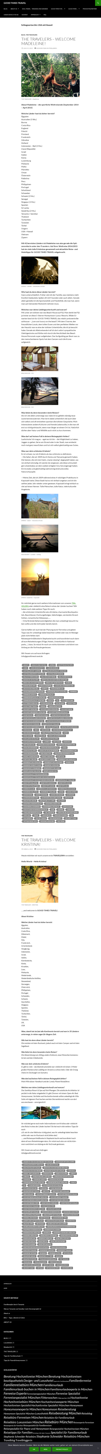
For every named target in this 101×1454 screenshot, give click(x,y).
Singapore (68, 798)
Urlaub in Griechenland (31, 1265)
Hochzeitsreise (66, 709)
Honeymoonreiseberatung (33, 727)
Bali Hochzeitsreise (48, 677)
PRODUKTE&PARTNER (90, 9)
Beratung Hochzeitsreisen (33, 683)
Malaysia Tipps (28, 1223)
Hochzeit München (30, 709)
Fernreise (73, 691)
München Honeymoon (46, 744)
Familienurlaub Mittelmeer (63, 1176)
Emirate (45, 688)
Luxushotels (71, 1221)
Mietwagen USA (29, 744)
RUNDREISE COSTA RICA (47, 1250)
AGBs (5, 1288)
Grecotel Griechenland (61, 1191)
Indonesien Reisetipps (31, 733)
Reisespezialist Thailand (66, 780)
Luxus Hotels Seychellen (54, 1221)
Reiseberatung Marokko (67, 759)
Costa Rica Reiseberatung (64, 685)
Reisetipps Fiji (43, 1241)
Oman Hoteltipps (29, 750)
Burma (68, 683)
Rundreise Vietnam (29, 1253)
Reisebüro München (52, 765)
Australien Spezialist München (55, 671)
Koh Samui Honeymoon (31, 741)
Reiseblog (69, 762)
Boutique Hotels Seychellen (54, 1170)
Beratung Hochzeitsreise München (54, 680)
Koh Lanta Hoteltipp (31, 739)
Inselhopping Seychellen (52, 1215)
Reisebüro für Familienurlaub (59, 1417)
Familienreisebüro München (33, 691)
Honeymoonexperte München (33, 1209)
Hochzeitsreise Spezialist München (35, 1197)
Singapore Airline (29, 800)
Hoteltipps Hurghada (70, 727)
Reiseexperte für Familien (13, 1425)
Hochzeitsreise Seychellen (68, 1194)
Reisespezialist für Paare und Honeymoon (38, 777)
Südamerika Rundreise (31, 806)
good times (72, 703)
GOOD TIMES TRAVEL (15, 3)
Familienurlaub (53, 1385)
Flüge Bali (43, 1188)
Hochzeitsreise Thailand (59, 1197)
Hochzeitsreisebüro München (34, 712)
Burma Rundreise (45, 685)
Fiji (57, 700)
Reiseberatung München (32, 762)
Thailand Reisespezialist (32, 812)
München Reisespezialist (50, 747)
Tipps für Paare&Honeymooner (14, 1360)
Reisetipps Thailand (30, 1250)
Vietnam (40, 1268)
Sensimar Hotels (54, 1253)
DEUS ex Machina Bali (31, 688)
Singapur (59, 1256)
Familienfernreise (80, 1380)
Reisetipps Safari (48, 786)
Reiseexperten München (69, 1235)
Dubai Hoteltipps (61, 1173)
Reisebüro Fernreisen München (64, 1232)
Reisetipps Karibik (29, 1244)
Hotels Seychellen (54, 1209)
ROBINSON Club (28, 789)
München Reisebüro (30, 747)
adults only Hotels (39, 665)
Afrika (52, 665)
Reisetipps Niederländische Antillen (35, 1247)
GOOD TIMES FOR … (57, 9)
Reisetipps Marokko (48, 783)
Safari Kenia (27, 795)
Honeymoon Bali (42, 715)
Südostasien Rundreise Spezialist (35, 809)
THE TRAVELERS (31, 35)
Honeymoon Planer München (34, 718)
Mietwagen (40, 1223)
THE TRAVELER (49, 812)
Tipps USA (26, 815)
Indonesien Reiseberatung (51, 1212)
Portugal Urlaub (29, 759)
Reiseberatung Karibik (52, 1229)
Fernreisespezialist (56, 697)
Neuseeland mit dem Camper (57, 1223)
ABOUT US (14, 9)
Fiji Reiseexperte (34, 1185)
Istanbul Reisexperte (71, 1215)
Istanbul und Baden (30, 1218)
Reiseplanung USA (50, 771)
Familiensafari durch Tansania (14, 1304)
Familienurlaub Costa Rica (57, 691)
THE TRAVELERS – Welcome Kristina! (48, 842)
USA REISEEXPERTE (56, 818)
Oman (64, 747)
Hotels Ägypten (52, 727)
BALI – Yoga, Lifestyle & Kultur (14, 1318)
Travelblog (46, 815)
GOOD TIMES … (73, 9)
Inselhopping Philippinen (51, 733)
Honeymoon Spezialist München (58, 721)
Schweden (70, 795)
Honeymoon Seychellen (69, 1203)
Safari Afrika (72, 792)
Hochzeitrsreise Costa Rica (46, 1194)
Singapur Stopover (29, 1259)
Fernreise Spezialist (47, 694)
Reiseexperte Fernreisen (32, 768)
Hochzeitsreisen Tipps (30, 1203)
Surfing (60, 809)
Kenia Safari (27, 736)
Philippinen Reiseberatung (64, 753)
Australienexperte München (33, 674)
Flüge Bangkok (46, 703)
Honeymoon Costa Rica (60, 715)
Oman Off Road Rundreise (48, 750)
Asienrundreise (52, 668)
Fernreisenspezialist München (34, 697)
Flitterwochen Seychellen (52, 1185)
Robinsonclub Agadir (67, 789)
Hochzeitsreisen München (60, 1200)
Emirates (26, 1176)
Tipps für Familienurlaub (12, 1356)
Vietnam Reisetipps (30, 821)
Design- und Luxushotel (31, 1173)
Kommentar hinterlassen (46, 48)
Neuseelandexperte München (33, 1226)
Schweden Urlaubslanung (51, 798)
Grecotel (46, 1191)
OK (34, 1449)
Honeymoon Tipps (48, 1206)
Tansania (70, 809)
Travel (36, 815)
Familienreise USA (57, 688)
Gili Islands (60, 703)
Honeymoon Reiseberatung (33, 721)
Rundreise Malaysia (30, 792)
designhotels (47, 1173)
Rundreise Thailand (48, 792)
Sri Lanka (61, 800)
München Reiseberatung (66, 744)
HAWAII (43, 706)
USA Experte (27, 818)
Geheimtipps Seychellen (31, 1191)
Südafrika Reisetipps (52, 803)
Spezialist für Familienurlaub (69, 1432)
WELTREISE (61, 821)
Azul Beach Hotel (53, 1165)
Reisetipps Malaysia (30, 783)
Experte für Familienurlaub (61, 1381)
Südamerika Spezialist (51, 806)
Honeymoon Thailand (51, 724)
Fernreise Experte (29, 694)
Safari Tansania (41, 795)
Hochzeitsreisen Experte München (35, 1200)
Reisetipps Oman (65, 783)
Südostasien (67, 806)
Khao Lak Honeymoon (57, 736)
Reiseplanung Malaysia (31, 771)
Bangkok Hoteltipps (31, 680)
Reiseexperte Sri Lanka (52, 768)
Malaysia (56, 741)
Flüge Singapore (55, 1188)
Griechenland (28, 1194)
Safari (61, 792)
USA (71, 815)
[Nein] (98, 1448)
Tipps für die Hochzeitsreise (68, 812)
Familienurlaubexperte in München (71, 1389)
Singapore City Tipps (47, 800)
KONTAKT (25, 14)
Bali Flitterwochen (30, 677)
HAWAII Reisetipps (55, 706)
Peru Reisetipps (46, 753)
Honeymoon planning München (60, 718)
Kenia (66, 733)
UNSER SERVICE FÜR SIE (11, 14)
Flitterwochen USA (30, 703)
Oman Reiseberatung (69, 750)
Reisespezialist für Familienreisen (35, 774)
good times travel (30, 706)
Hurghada (27, 730)
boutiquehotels (13, 1380)
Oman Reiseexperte (30, 753)
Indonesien (46, 730)
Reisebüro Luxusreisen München (24, 1422)
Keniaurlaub (40, 736)
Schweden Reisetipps (30, 798)
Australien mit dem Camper (65, 1162)
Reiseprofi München (45, 1238)
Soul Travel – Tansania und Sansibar (35, 9)
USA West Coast (71, 818)
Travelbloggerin (60, 815)
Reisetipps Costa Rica (63, 1238)
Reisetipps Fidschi (29, 1241)
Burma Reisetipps (29, 685)
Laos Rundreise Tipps (60, 1218)
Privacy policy (62, 1449)
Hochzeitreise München (49, 709)
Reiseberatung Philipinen (53, 762)
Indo (36, 730)
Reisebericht (8, 1347)
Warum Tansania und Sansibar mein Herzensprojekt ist (22, 1309)
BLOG (5, 9)
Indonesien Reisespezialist (62, 730)
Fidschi (50, 700)
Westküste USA (67, 1268)
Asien (25, 668)
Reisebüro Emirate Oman (32, 765)
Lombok (47, 741)
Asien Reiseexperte (37, 668)
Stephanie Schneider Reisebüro (20, 1436)
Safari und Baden (57, 795)
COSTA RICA (71, 1170)
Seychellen (68, 1253)
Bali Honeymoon (65, 677)
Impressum (35, 14)
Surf (52, 809)
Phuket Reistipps (48, 756)
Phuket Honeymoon (30, 756)
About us (7, 1313)
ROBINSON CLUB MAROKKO (47, 789)
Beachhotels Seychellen (31, 1167)
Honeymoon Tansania (31, 724)
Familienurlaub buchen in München (27, 1389)
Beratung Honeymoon (54, 683)
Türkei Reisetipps (55, 1262)
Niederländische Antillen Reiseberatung (61, 1226)
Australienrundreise (55, 674)
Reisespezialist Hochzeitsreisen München (38, 780)
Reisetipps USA (63, 786)
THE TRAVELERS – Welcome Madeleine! (48, 41)
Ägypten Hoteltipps (65, 665)
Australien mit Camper (31, 671)
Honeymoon (28, 715)
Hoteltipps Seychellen (31, 1212)
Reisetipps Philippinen (31, 786)
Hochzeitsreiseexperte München (60, 1402)
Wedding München (47, 821)
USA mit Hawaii (40, 818)
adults (26, 665)
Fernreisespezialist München (33, 700)
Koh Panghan (45, 1218)
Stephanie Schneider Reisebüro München (63, 1436)
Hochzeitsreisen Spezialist (58, 712)
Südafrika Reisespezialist (32, 803)
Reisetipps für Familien (18, 1432)
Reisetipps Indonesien (58, 1241)
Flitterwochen (67, 700)
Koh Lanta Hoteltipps (50, 739)
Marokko (67, 741)
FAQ (45, 14)
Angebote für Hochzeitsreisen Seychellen (37, 1162)
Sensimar (43, 1253)
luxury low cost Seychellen (33, 1221)
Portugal (61, 756)
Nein (45, 1449)
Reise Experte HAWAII (47, 759)
